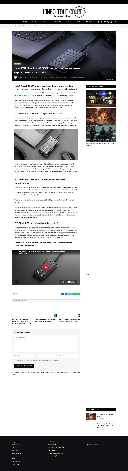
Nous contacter (52, 444)
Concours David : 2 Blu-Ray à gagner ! (106, 415)
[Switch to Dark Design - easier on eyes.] (115, 21)
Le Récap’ (24, 21)
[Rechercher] (98, 22)
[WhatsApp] (5, 99)
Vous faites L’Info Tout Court (56, 447)
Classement (15, 444)
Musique (69, 21)
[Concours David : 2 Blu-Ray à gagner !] (91, 416)
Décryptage (15, 450)
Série (78, 21)
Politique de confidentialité (55, 453)
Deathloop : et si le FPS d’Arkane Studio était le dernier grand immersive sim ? (22, 321)
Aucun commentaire (47, 77)
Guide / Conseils (16, 453)
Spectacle (88, 21)
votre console (19, 195)
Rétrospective (16, 461)
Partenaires (51, 450)
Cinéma (34, 21)
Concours (90, 409)
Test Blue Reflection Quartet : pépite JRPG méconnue (45, 320)
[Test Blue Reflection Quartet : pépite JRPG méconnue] (46, 311)
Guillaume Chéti (22, 77)
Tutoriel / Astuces (17, 464)
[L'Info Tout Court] (64, 12)
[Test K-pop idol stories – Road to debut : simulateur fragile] (69, 311)
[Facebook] (5, 90)
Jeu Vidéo (44, 21)
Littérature (57, 21)
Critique (14, 447)
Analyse (14, 442)
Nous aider (64, 1)
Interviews (15, 456)
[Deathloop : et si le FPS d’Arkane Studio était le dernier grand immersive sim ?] (22, 311)
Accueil (14, 26)
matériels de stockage (23, 95)
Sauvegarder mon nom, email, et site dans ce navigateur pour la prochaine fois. (38, 360)
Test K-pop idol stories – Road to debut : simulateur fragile (69, 320)
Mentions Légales (53, 456)
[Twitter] (5, 95)
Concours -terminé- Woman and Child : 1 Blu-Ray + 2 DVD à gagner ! (106, 425)
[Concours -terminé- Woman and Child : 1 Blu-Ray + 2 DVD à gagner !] (91, 426)
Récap (13, 458)
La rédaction (51, 442)
